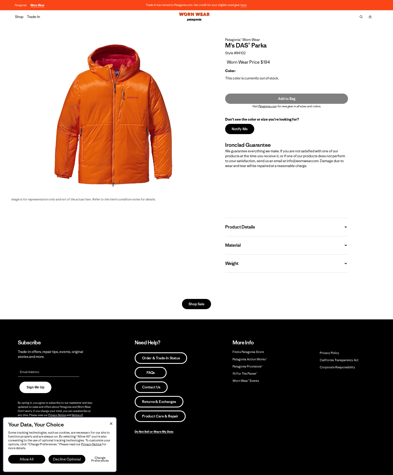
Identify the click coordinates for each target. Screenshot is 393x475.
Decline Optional (67, 459)
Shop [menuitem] (19, 17)
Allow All (27, 459)
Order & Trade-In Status (161, 358)
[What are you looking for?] (361, 16)
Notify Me (239, 129)
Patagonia (21, 5)
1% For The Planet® (245, 373)
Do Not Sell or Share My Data (154, 431)
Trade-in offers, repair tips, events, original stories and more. (50, 354)
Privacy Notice (57, 415)
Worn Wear (37, 5)
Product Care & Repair (160, 416)
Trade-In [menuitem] (33, 17)
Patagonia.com (267, 106)
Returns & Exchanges (159, 401)
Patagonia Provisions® (247, 366)
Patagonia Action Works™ (250, 359)
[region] (59, 444)
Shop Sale (196, 304)
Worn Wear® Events (246, 381)
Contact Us (151, 387)
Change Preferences (100, 459)
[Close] (111, 423)
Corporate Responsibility (337, 367)
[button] (370, 16)
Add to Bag (286, 98)
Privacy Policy (329, 353)
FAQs (151, 372)
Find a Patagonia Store (248, 352)
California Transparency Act (339, 360)
